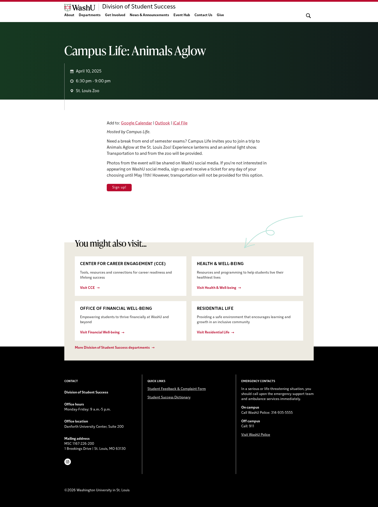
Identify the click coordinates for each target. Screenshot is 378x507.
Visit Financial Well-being (100, 332)
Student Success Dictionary (169, 397)
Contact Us (203, 15)
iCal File (180, 123)
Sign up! (119, 187)
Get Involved (115, 15)
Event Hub (181, 15)
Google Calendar (136, 123)
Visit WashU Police (255, 435)
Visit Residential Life (213, 332)
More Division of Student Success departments (112, 348)
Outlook (162, 123)
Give (220, 15)
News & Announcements (149, 15)
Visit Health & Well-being (216, 288)
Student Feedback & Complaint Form (176, 389)
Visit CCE (87, 288)
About (69, 15)
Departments (90, 15)
